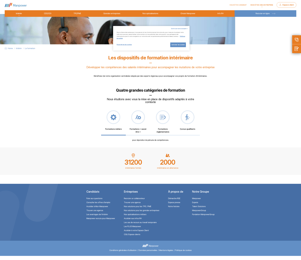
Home (10, 48)
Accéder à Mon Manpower (97, 206)
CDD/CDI (47, 13)
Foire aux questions (94, 198)
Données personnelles (148, 250)
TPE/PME (77, 13)
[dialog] (151, 38)
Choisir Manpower (187, 13)
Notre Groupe (200, 191)
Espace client (288, 5)
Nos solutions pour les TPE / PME (137, 206)
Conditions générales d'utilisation (123, 250)
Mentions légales (166, 250)
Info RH (221, 13)
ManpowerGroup (199, 210)
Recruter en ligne (263, 13)
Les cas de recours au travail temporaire (140, 222)
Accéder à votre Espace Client (136, 230)
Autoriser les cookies (178, 45)
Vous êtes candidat (238, 5)
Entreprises (131, 191)
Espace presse (174, 202)
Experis (195, 202)
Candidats (92, 191)
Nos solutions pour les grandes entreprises (141, 210)
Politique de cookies (183, 250)
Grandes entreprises (111, 13)
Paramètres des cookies (124, 44)
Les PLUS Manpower (132, 226)
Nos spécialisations (150, 13)
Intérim (19, 13)
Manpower (196, 198)
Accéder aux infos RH (133, 218)
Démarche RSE (174, 198)
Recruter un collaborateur (134, 198)
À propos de (175, 191)
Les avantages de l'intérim (97, 214)
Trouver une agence (94, 210)
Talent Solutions (199, 206)
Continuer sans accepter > (179, 28)
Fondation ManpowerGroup (203, 214)
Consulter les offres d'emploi (98, 202)
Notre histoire (173, 206)
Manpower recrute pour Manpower (100, 218)
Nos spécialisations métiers (135, 214)
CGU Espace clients (132, 234)
